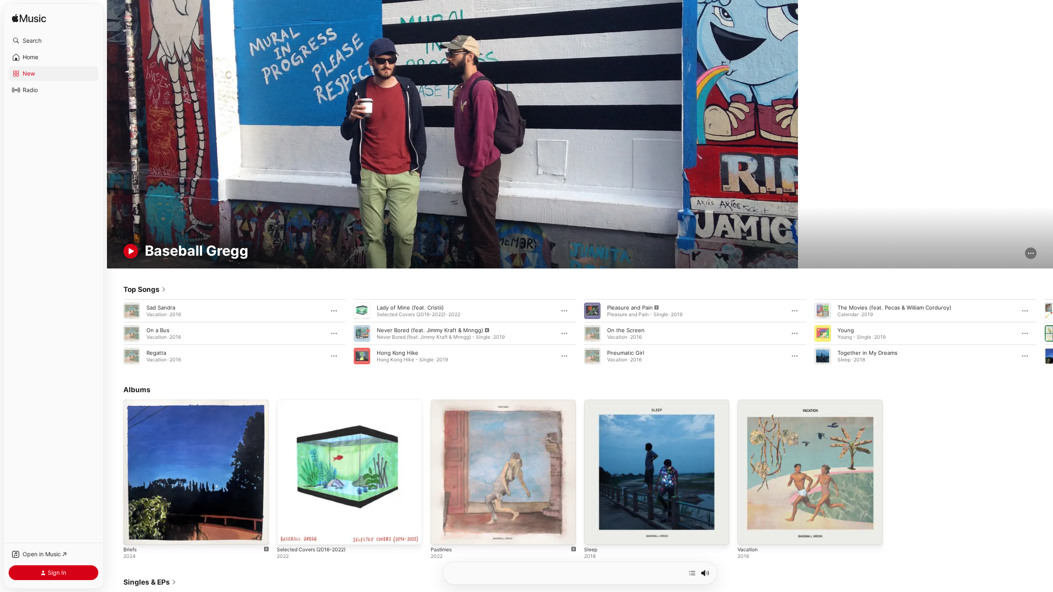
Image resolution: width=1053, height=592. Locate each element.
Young (845, 330)
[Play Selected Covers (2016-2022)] (287, 535)
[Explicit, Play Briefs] (134, 535)
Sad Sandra (160, 307)
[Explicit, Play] (362, 333)
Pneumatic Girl (625, 352)
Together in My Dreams (867, 352)
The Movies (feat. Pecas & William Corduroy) (894, 307)
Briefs (130, 403)
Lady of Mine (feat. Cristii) (410, 307)
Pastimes (442, 403)
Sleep (591, 403)
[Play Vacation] (748, 535)
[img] (29, 18)
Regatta (156, 352)
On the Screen (626, 330)
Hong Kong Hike (397, 352)
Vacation (748, 403)
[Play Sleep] (594, 535)
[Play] (130, 251)
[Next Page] (1045, 333)
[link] (144, 289)
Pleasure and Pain (630, 307)
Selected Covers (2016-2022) (315, 403)
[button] (53, 41)
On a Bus (157, 330)
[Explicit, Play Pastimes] (441, 535)
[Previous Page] (115, 333)
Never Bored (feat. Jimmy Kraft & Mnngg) (430, 330)
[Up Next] (692, 573)
